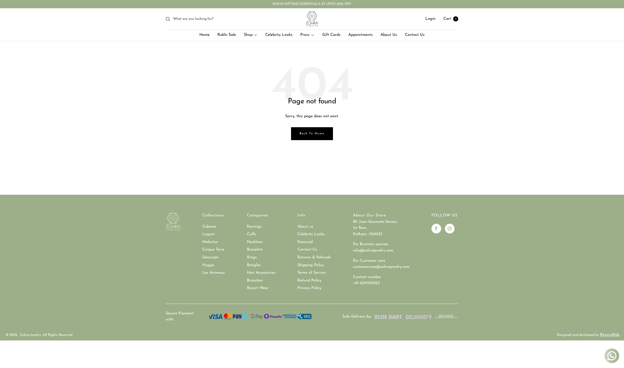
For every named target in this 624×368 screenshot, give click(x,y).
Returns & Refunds (314, 257)
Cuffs (251, 234)
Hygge (208, 265)
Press (305, 35)
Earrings (254, 227)
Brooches (255, 280)
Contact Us (415, 35)
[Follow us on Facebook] (436, 228)
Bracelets (255, 250)
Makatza (210, 242)
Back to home (312, 133)
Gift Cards (331, 35)
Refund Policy (309, 280)
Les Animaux (213, 273)
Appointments (360, 35)
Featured (305, 242)
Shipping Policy (310, 265)
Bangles (254, 265)
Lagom (208, 234)
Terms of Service (311, 273)
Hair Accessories (261, 273)
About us (305, 227)
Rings (252, 257)
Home (204, 35)
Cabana (209, 227)
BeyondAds (610, 335)
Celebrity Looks (278, 35)
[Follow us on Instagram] (450, 228)
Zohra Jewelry (30, 335)
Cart (450, 19)
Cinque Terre (213, 250)
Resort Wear (258, 288)
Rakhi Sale (226, 35)
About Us (388, 35)
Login (430, 19)
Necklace (255, 242)
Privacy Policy (309, 288)
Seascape (210, 257)
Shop (248, 35)
